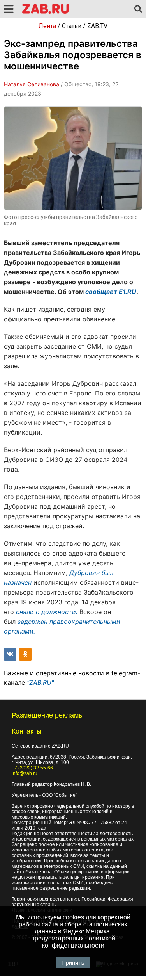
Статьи (71, 26)
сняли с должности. (46, 612)
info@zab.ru (24, 773)
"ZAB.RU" (40, 682)
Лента (47, 26)
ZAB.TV (97, 26)
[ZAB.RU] (45, 12)
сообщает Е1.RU (110, 292)
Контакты (27, 731)
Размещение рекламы (48, 715)
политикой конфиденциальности (78, 942)
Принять (73, 962)
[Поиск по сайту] (138, 9)
